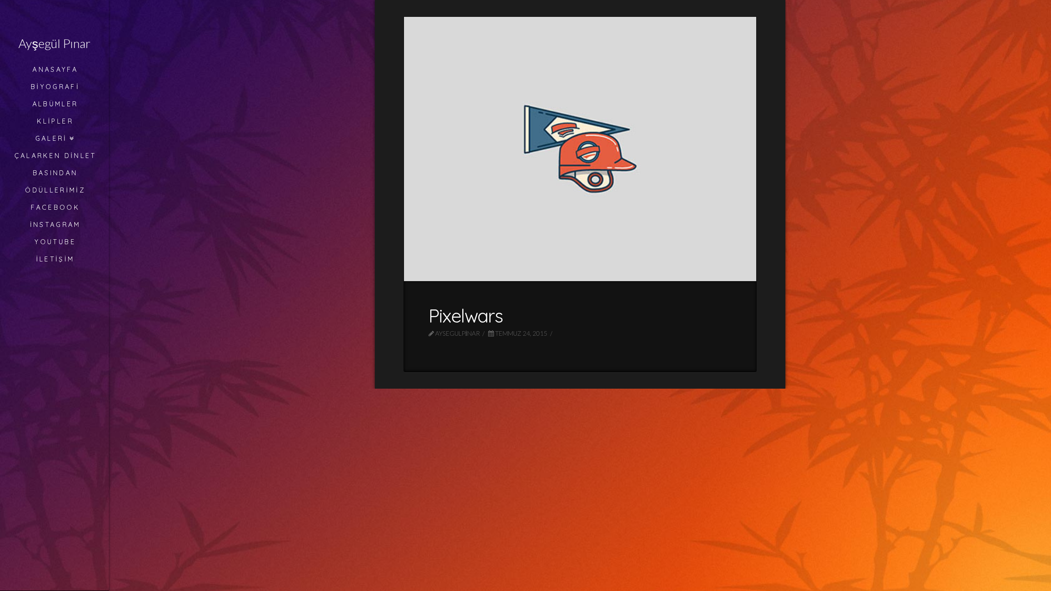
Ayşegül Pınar (54, 43)
